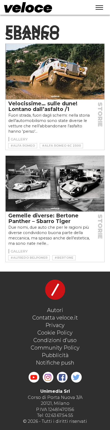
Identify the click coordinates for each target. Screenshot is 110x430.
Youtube (34, 377)
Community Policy (55, 347)
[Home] (42, 7)
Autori (55, 310)
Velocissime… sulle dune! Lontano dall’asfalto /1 (42, 106)
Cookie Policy (55, 332)
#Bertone (63, 258)
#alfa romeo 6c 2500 (61, 145)
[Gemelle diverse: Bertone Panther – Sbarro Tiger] (55, 184)
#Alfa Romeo (22, 145)
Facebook (62, 377)
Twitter (76, 377)
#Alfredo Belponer (29, 258)
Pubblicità (55, 355)
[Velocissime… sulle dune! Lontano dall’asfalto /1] (55, 71)
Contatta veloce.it (55, 317)
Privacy (55, 325)
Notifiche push (55, 362)
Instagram (48, 377)
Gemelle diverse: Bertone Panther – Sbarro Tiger (43, 218)
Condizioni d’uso (55, 340)
